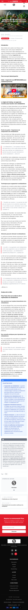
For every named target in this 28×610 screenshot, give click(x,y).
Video (6, 473)
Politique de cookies (12, 604)
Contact (14, 577)
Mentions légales (7, 602)
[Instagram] (12, 550)
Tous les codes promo (14, 590)
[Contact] (15, 554)
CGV (19, 604)
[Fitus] (14, 5)
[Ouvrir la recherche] (24, 3)
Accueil (2, 34)
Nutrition (14, 564)
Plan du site (14, 579)
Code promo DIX (14, 588)
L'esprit (14, 566)
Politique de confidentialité (18, 602)
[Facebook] (15, 550)
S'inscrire (14, 531)
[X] (12, 554)
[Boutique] (24, 6)
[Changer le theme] (2, 1)
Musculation (7, 34)
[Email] (14, 490)
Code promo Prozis (14, 585)
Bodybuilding (14, 568)
